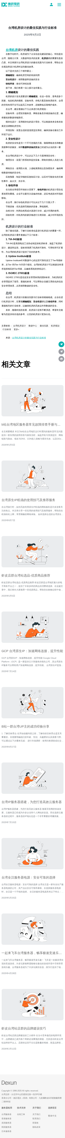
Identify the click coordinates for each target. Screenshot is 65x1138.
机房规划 (55, 326)
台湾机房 (12, 49)
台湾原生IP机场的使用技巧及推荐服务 (28, 500)
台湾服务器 (6, 1114)
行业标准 (7, 329)
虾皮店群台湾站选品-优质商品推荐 (26, 575)
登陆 (52, 4)
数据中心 (33, 326)
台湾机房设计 (19, 326)
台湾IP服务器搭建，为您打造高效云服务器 (32, 802)
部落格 (35, 1123)
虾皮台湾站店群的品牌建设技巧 (24, 1028)
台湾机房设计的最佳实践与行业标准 (29, 337)
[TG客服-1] (61, 344)
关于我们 (36, 1114)
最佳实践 (44, 326)
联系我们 (36, 1118)
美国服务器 (6, 1123)
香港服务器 (6, 1118)
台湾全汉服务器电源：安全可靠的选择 (28, 877)
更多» (16, 329)
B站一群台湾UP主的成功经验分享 (25, 726)
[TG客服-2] (61, 351)
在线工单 (21, 1114)
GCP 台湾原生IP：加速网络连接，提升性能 (32, 651)
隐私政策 (36, 1127)
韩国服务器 (6, 1127)
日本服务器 (6, 1131)
